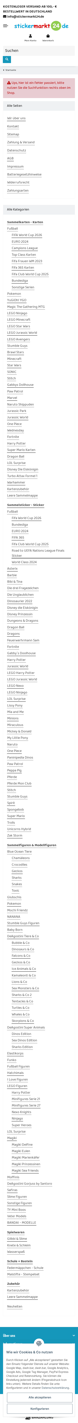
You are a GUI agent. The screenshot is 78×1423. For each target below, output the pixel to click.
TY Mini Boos (16, 1210)
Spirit (11, 803)
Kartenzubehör (18, 489)
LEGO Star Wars (18, 326)
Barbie (12, 575)
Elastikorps (15, 1053)
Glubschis (14, 897)
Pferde (12, 777)
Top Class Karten (24, 255)
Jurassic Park (16, 411)
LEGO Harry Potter (21, 673)
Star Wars (14, 365)
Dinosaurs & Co (23, 949)
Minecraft (14, 359)
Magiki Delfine (22, 1144)
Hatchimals (15, 1073)
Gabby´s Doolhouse (21, 653)
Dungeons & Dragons (22, 620)
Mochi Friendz (17, 910)
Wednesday (15, 430)
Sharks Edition (22, 1047)
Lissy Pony (15, 705)
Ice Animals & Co (24, 969)
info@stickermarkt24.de (25, 16)
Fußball (12, 228)
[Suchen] (7, 59)
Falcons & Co (21, 956)
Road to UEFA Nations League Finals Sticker (38, 553)
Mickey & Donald (19, 731)
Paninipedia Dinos (20, 757)
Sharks (17, 878)
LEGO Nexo (15, 686)
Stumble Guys (17, 346)
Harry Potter (16, 443)
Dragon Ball (15, 456)
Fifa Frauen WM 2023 (27, 261)
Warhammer (16, 482)
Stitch (11, 378)
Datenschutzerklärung (55, 1387)
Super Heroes (21, 1125)
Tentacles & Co (22, 1001)
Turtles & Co (20, 1008)
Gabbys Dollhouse (20, 385)
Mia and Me (15, 712)
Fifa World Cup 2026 (26, 518)
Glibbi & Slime (17, 1239)
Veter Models (16, 1216)
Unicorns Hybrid (19, 829)
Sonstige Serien (23, 287)
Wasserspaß (16, 1252)
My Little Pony (17, 738)
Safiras (12, 1190)
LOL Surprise (16, 463)
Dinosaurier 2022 (19, 601)
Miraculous (15, 725)
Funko (11, 1060)
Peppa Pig (14, 770)
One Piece (14, 424)
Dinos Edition (21, 1034)
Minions (13, 718)
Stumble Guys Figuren (23, 923)
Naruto (12, 744)
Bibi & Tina (14, 581)
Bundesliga (20, 280)
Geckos (17, 871)
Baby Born (15, 930)
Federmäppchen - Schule (25, 1268)
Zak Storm (14, 835)
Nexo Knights (21, 1112)
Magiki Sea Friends (25, 1170)
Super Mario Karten (21, 450)
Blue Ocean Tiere (19, 851)
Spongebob (15, 809)
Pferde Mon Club (19, 783)
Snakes (17, 884)
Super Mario (16, 816)
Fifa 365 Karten (23, 267)
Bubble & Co (21, 943)
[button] (30, 38)
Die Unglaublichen (20, 595)
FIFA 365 (18, 537)
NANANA (13, 917)
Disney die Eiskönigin (22, 608)
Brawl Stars (15, 352)
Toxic (15, 890)
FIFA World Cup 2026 (27, 235)
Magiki (12, 1138)
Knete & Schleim (19, 1245)
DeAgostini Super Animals (26, 1027)
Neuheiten (14, 1306)
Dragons (13, 634)
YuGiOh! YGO (16, 300)
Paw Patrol (15, 391)
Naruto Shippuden (20, 404)
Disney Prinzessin (20, 614)
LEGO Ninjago (17, 313)
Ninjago (17, 1118)
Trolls (11, 822)
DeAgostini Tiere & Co (23, 936)
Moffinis (13, 1177)
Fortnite (13, 437)
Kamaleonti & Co (24, 975)
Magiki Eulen (21, 1151)
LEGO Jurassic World (22, 333)
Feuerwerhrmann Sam (23, 640)
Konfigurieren (39, 1409)
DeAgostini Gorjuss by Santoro (29, 1183)
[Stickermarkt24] (41, 26)
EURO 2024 (20, 241)
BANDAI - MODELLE (21, 1222)
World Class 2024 (24, 562)
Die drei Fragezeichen (23, 588)
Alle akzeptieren (40, 1397)
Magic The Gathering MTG (26, 307)
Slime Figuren (17, 1197)
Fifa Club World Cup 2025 (30, 274)
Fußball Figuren (18, 1066)
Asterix (12, 568)
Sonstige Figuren (19, 1203)
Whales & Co (21, 1014)
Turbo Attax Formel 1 (22, 476)
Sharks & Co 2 (22, 995)
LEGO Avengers (18, 339)
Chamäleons (21, 858)
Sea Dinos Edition (24, 1040)
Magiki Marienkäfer (26, 1157)
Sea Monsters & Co (25, 988)
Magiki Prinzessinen (26, 1164)
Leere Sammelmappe (22, 495)
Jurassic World (17, 417)
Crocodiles (19, 864)
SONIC (11, 372)
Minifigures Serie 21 (26, 1099)
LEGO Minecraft (18, 319)
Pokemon (14, 294)
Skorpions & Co (23, 1021)
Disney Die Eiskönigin (22, 469)
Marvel (12, 398)
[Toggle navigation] (5, 25)
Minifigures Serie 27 (26, 1105)
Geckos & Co (21, 962)
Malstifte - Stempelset (23, 1274)
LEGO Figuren (17, 1086)
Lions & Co (19, 982)
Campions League (25, 248)
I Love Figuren (17, 1079)
